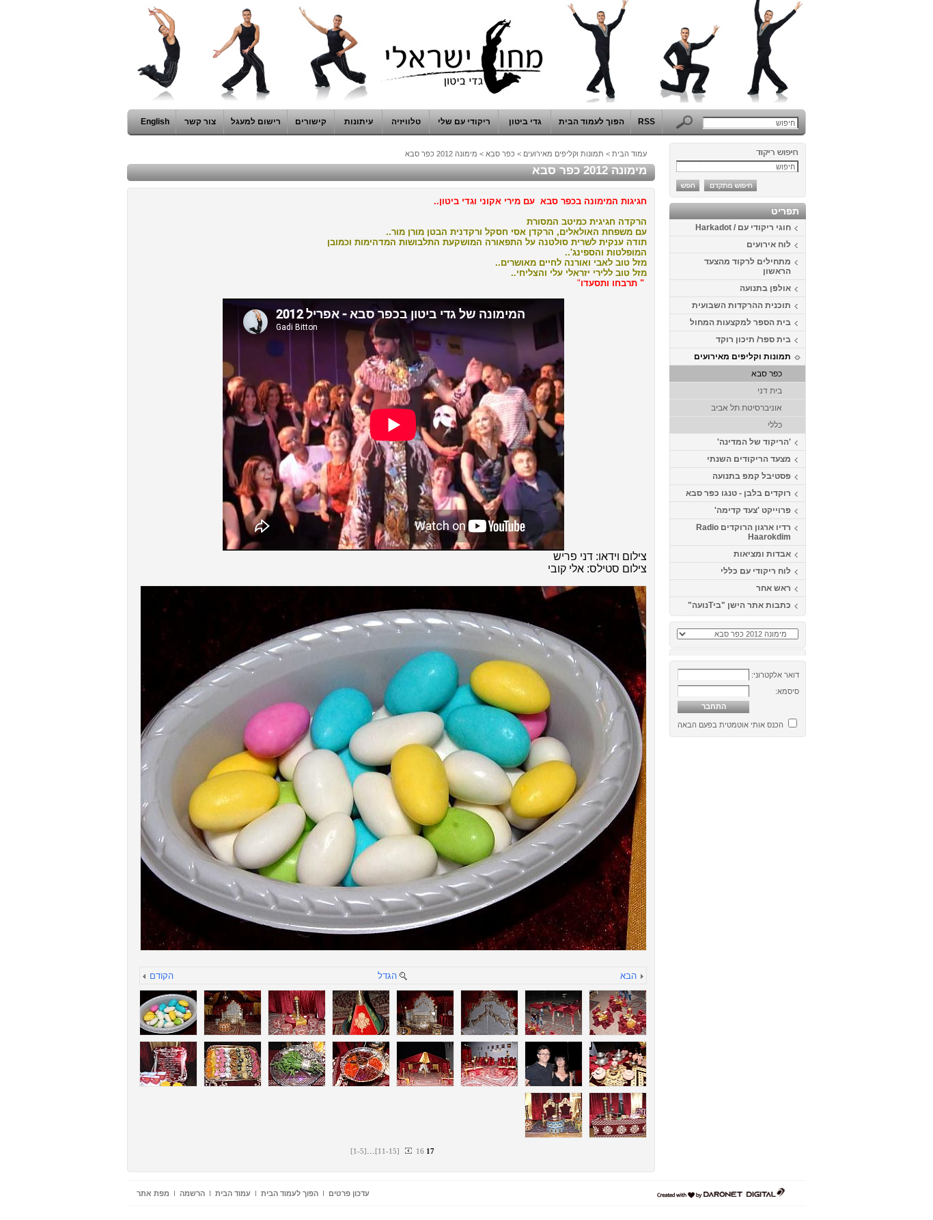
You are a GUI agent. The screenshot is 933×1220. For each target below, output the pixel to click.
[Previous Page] (409, 1151)
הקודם (161, 976)
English (155, 121)
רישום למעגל (256, 121)
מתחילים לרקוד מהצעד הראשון (747, 266)
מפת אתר (153, 1193)
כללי (775, 425)
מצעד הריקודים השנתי (749, 459)
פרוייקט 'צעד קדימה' (752, 510)
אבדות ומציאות (762, 554)
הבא (628, 976)
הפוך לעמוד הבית (591, 121)
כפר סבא (766, 373)
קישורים (310, 121)
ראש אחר (773, 588)
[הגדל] (403, 977)
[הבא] (641, 977)
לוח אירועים (769, 244)
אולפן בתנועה (765, 288)
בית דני (769, 391)
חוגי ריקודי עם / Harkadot (743, 227)
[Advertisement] (765, 947)
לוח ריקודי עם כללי (756, 571)
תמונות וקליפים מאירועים (742, 356)
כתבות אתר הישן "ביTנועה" (739, 605)
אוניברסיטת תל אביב (746, 408)
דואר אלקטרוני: (775, 675)
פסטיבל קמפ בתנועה (751, 476)
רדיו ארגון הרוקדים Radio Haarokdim (743, 532)
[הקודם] (145, 977)
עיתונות (358, 121)
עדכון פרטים (349, 1193)
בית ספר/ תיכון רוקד (753, 339)
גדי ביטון (525, 121)
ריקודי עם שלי (464, 121)
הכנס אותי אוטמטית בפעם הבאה (730, 725)
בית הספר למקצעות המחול (740, 322)
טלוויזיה (406, 121)
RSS (646, 121)
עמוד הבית (629, 154)
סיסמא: (787, 691)
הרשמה (192, 1193)
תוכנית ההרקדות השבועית (741, 305)
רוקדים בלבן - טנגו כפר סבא (738, 493)
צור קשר (200, 121)
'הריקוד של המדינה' (754, 442)
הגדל (387, 976)
